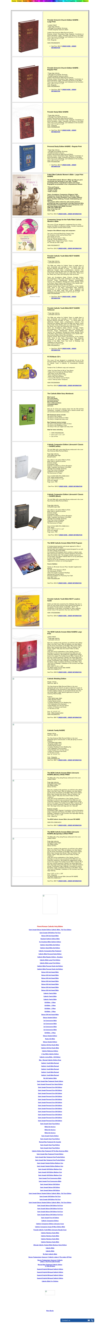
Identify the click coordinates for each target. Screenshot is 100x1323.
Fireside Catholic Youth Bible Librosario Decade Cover (50, 1230)
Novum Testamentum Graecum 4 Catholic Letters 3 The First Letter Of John (50, 1260)
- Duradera (59, 957)
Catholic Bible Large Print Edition (50, 960)
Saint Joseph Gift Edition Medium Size (50, 1169)
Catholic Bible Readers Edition (46, 957)
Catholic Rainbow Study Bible (50, 1233)
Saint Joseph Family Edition (50, 1136)
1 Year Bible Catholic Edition (50, 1054)
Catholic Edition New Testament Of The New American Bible (50, 1151)
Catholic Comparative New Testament (50, 951)
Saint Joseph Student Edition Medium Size (50, 1163)
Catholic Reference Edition (50, 1051)
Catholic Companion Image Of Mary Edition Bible (50, 1227)
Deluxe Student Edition (50, 1017)
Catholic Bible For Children (50, 1281)
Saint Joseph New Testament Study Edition (50, 1081)
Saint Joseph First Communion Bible (50, 1178)
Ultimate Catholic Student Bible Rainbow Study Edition (50, 1245)
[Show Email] (89, 1320)
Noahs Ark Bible (50, 1039)
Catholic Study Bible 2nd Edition (50, 945)
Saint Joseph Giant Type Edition (50, 1123)
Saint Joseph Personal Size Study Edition (50, 1084)
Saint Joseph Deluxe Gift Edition (50, 1184)
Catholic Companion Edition (50, 1220)
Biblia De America (50, 1127)
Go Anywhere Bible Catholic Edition (50, 942)
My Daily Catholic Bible (50, 1254)
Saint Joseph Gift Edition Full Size (50, 932)
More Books (50, 1310)
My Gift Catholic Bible (50, 1078)
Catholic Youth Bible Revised (50, 1063)
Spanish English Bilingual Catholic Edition (50, 1269)
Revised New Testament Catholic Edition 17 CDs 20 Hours (50, 1265)
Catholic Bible (50, 1248)
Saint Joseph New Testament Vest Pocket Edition (50, 1157)
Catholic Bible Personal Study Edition (50, 954)
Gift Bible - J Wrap (50, 1002)
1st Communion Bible (50, 1020)
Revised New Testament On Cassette (50, 1142)
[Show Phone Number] (92, 1320)
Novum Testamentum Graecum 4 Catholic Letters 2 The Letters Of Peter (50, 1257)
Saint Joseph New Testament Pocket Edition (50, 1154)
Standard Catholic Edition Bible (50, 939)
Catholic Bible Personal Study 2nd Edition (50, 966)
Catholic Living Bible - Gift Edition (50, 1057)
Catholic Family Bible (50, 993)
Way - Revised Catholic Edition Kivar (50, 1060)
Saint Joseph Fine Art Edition (50, 1217)
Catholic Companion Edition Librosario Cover (50, 1224)
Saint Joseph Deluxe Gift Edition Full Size (50, 1205)
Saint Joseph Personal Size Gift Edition (50, 1087)
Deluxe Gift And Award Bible (50, 936)
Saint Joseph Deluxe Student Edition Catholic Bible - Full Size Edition (50, 929)
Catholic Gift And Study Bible (50, 1045)
